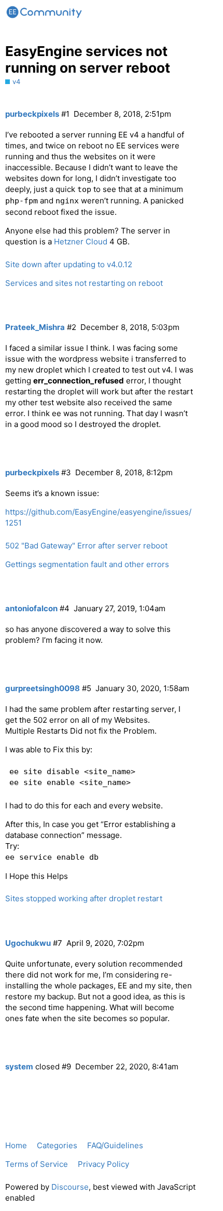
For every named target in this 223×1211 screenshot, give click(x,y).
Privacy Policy (103, 1164)
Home (16, 1145)
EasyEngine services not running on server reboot (87, 59)
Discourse (70, 1187)
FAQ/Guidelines (115, 1145)
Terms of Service (36, 1164)
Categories (57, 1145)
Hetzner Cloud (80, 241)
